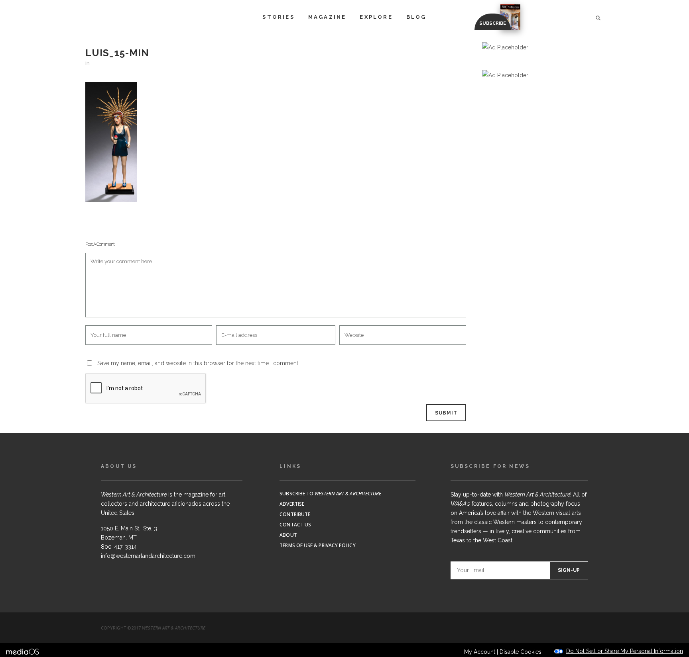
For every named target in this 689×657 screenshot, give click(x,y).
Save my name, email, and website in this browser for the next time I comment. (198, 363)
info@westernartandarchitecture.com (148, 556)
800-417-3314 (119, 547)
